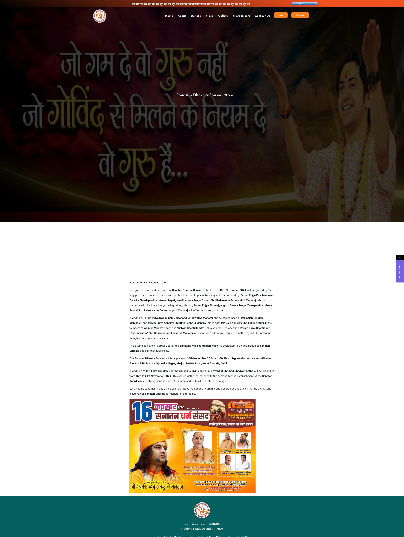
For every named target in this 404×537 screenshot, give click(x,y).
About (182, 16)
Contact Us (262, 16)
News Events (241, 16)
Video (210, 16)
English (299, 3)
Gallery (223, 16)
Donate (196, 16)
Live (281, 15)
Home (169, 16)
